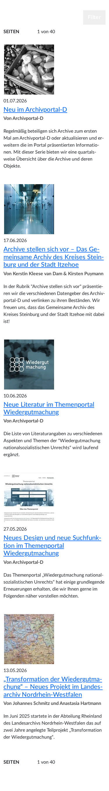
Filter (94, 17)
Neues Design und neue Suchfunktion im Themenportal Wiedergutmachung (52, 546)
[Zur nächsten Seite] (65, 32)
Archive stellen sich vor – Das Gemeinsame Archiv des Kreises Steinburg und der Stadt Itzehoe (53, 257)
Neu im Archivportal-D (35, 109)
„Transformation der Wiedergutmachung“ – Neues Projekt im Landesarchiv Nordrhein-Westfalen (53, 687)
